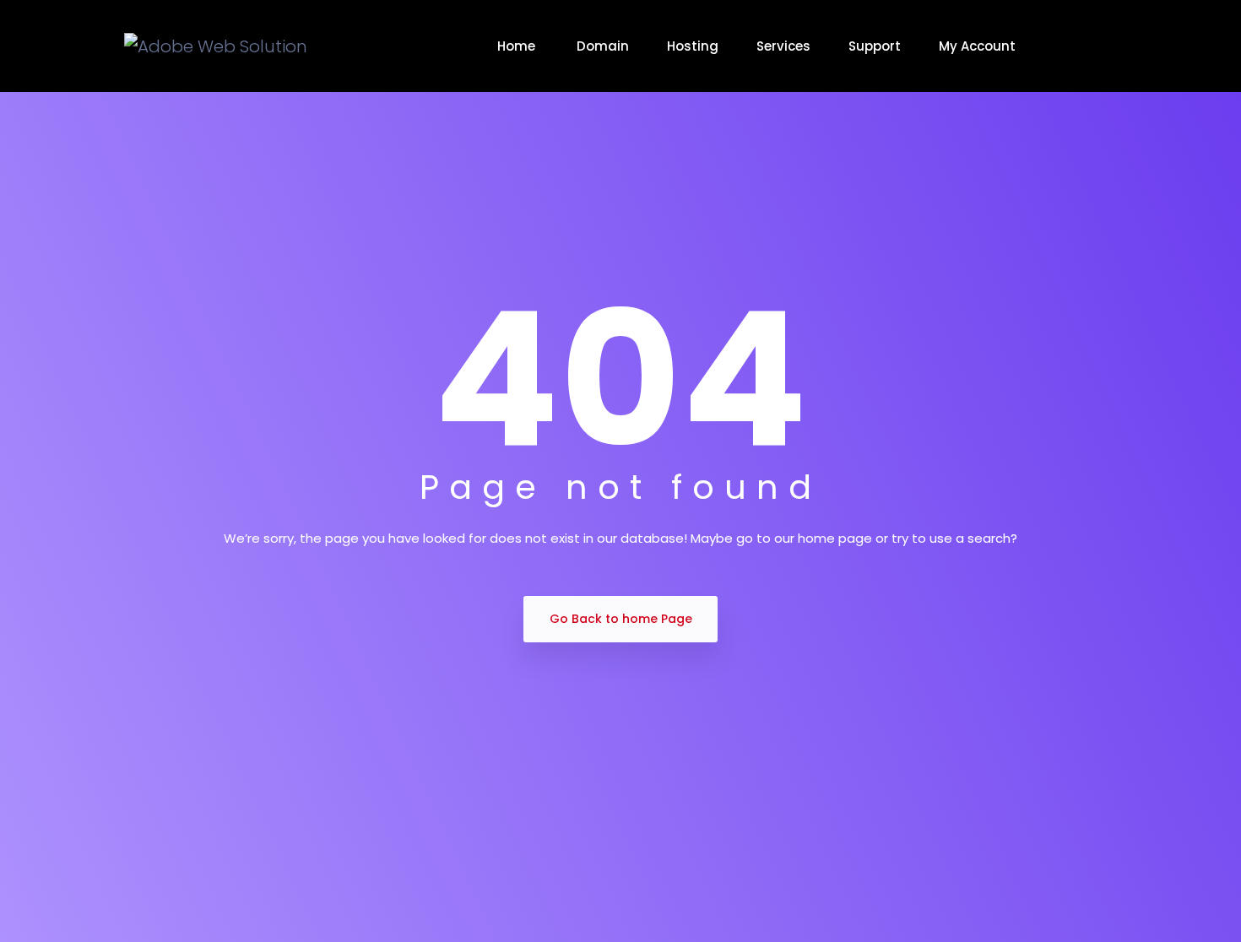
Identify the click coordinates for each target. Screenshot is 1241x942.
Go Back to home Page (621, 618)
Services (783, 46)
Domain (603, 46)
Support (874, 46)
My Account (977, 46)
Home (518, 46)
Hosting (692, 46)
